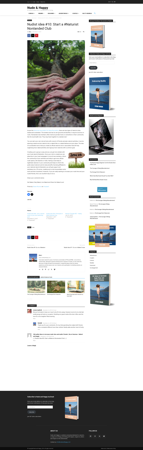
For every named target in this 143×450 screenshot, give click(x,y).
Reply (34, 318)
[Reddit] (49, 270)
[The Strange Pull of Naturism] (56, 287)
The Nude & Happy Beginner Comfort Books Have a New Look (103, 163)
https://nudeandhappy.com (45, 257)
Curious (92, 260)
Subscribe (93, 68)
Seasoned (34, 18)
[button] (95, 13)
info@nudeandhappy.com (63, 442)
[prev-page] (28, 299)
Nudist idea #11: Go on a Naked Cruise (74, 247)
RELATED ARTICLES (33, 277)
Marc (30, 31)
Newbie (92, 263)
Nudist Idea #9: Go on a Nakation (36, 247)
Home (28, 18)
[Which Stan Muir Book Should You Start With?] (76, 287)
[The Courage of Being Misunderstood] (36, 287)
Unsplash (46, 186)
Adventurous (93, 255)
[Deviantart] (40, 270)
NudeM (40, 323)
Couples (92, 258)
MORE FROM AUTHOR (46, 277)
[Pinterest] (111, 2)
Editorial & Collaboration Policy (108, 448)
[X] (113, 2)
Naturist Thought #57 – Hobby (73, 213)
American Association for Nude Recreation (46, 130)
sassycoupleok (93, 216)
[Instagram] (109, 2)
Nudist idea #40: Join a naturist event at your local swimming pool (35, 215)
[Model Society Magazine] (101, 154)
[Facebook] (29, 35)
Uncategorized (94, 268)
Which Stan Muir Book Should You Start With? (101, 176)
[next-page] (31, 299)
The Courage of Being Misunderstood (36, 294)
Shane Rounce (37, 186)
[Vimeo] (115, 2)
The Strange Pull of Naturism (54, 294)
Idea (33, 227)
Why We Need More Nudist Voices (98, 179)
